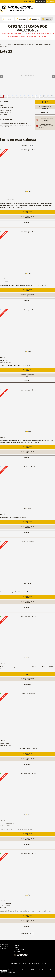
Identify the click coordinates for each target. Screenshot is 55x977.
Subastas (3, 44)
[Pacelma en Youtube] (18, 955)
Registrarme (50, 1)
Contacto (31, 1)
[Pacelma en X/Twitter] (26, 955)
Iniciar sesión (40, 1)
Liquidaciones (19, 949)
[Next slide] (53, 76)
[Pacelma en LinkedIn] (15, 955)
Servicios (17, 945)
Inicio (25, 1)
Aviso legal (4, 944)
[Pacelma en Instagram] (23, 955)
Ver (27, 191)
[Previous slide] (1, 76)
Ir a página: (24, 145)
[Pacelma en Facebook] (20, 955)
